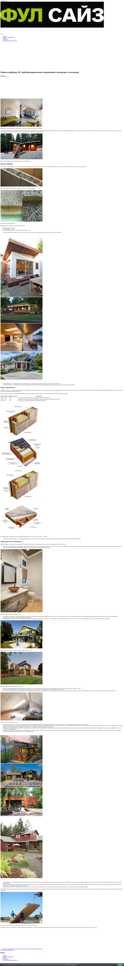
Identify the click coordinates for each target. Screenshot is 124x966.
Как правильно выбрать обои (8, 950)
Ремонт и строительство (8, 37)
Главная (5, 36)
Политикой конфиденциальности (71, 964)
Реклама (5, 38)
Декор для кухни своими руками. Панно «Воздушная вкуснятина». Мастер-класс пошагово (21, 948)
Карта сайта (5, 39)
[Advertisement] (62, 56)
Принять (120, 964)
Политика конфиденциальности (10, 40)
